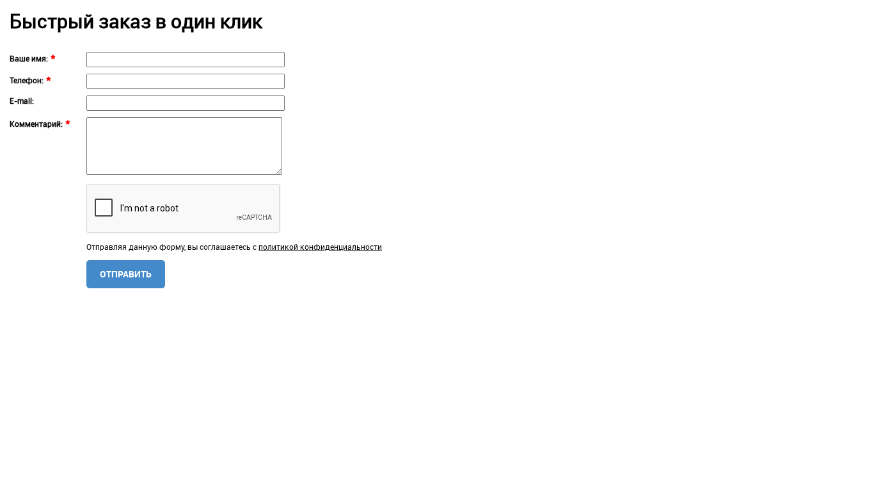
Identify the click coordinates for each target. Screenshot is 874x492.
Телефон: (27, 80)
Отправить (126, 274)
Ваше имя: (29, 58)
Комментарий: (36, 124)
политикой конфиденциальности (320, 247)
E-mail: (22, 100)
